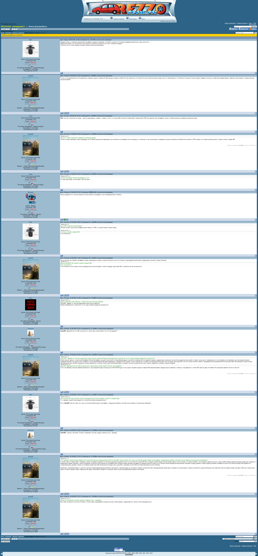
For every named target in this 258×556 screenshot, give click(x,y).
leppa (30, 116)
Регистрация (133, 19)
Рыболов (31, 328)
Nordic (15, 31)
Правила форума (242, 23)
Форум (2, 32)
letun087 (30, 75)
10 (91, 328)
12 (91, 394)
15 (91, 496)
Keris (30, 298)
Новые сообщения (230, 23)
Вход (143, 19)
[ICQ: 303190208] (65, 219)
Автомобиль (8, 32)
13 (91, 430)
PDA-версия (253, 24)
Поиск (251, 23)
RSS (255, 23)
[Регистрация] (127, 19)
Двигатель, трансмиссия (18, 32)
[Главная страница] (111, 19)
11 (91, 354)
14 (91, 456)
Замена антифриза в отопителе (32, 32)
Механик (30, 192)
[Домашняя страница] (66, 113)
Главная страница (118, 19)
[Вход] (140, 19)
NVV (30, 40)
